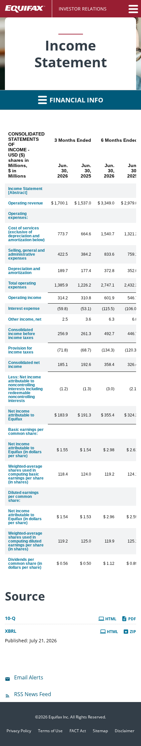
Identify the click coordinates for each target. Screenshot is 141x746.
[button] (133, 9)
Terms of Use (50, 731)
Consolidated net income (24, 365)
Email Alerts (28, 677)
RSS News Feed (32, 694)
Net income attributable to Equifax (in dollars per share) (25, 450)
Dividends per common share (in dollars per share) (25, 563)
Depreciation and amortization (24, 271)
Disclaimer (124, 731)
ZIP (132, 631)
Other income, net (24, 319)
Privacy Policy (19, 731)
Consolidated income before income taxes (21, 334)
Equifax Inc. (59, 717)
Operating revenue (25, 203)
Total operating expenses (22, 285)
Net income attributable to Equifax (21, 415)
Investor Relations (83, 9)
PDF (131, 619)
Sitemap (100, 731)
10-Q (10, 618)
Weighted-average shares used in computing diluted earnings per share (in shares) (26, 541)
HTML (110, 619)
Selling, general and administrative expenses (26, 254)
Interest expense (24, 308)
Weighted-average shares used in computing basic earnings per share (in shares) (26, 474)
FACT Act (78, 731)
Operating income (24, 298)
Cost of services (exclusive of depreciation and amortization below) (26, 234)
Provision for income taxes (20, 350)
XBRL (10, 631)
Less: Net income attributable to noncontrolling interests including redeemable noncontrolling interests (25, 389)
